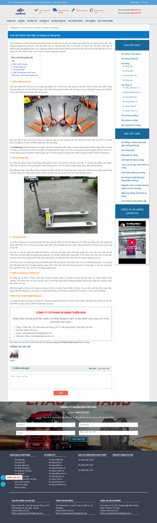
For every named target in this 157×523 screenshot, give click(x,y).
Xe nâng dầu (128, 66)
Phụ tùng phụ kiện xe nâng (25, 479)
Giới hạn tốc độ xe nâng (132, 160)
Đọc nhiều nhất (104, 368)
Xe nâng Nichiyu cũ (57, 482)
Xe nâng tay (19, 473)
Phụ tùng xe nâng (129, 120)
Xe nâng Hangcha (129, 58)
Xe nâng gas (128, 80)
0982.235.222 (136, 13)
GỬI (61, 393)
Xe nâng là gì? (128, 150)
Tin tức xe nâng (21, 484)
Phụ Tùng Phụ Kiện (105, 21)
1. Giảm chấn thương (19, 64)
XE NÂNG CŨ (44, 21)
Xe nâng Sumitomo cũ (57, 484)
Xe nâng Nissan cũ (130, 101)
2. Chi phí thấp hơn (18, 67)
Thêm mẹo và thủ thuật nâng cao (24, 75)
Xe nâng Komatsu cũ (131, 88)
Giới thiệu (134, 2)
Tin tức (145, 2)
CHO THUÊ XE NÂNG (75, 21)
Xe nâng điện (128, 71)
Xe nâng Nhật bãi (130, 97)
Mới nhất (92, 368)
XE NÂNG (21, 21)
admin (12, 360)
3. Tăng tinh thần (18, 70)
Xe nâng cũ (126, 85)
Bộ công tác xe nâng (131, 125)
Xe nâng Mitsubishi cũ (131, 92)
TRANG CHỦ (11, 21)
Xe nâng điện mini (130, 75)
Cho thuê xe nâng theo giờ (133, 201)
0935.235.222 (135, 10)
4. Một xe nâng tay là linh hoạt (23, 72)
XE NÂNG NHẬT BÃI (58, 21)
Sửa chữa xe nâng (22, 482)
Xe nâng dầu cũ (55, 462)
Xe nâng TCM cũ (129, 106)
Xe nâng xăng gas (22, 468)
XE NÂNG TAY (32, 21)
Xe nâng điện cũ (55, 465)
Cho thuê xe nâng (129, 115)
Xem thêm (84, 462)
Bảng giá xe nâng (129, 155)
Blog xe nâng (84, 342)
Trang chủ (14, 27)
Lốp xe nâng (90, 21)
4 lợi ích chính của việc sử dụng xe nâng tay (42, 342)
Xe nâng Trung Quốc (131, 54)
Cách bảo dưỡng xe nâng (133, 172)
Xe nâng (125, 63)
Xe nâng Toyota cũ (130, 111)
